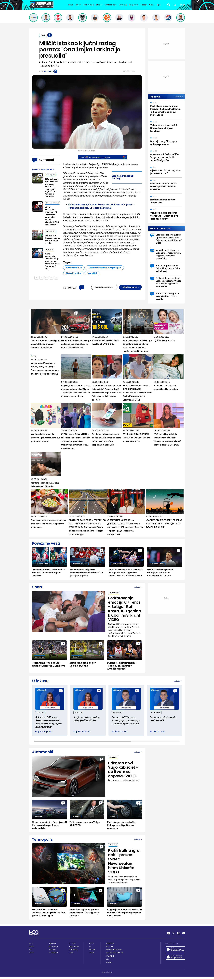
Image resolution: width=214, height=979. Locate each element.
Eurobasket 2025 (74, 267)
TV (90, 946)
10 (99, 691)
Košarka (49, 249)
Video (152, 5)
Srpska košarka (52, 203)
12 (175, 691)
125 (40, 232)
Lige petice (114, 592)
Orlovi (78, 5)
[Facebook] (168, 933)
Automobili (73, 950)
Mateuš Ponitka (73, 273)
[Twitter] (173, 933)
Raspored (133, 5)
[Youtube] (183, 933)
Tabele (143, 5)
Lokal (71, 953)
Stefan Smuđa (119, 731)
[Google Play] (175, 949)
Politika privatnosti (114, 953)
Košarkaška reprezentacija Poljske (105, 267)
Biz (30, 950)
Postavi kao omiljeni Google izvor (94, 157)
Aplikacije (110, 956)
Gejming (113, 845)
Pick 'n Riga (88, 5)
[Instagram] (178, 933)
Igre (159, 5)
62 (137, 691)
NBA (111, 657)
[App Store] (175, 957)
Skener (99, 5)
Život (31, 953)
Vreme (91, 953)
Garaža (113, 816)
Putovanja (53, 946)
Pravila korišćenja (114, 950)
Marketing (110, 943)
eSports (72, 943)
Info (31, 943)
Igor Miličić (92, 273)
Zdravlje (53, 943)
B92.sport (48, 71)
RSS (107, 959)
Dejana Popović (43, 731)
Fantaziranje (110, 5)
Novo (70, 5)
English (92, 950)
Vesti (43, 35)
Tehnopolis (74, 946)
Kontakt (109, 962)
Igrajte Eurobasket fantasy (122, 177)
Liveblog (123, 5)
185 (152, 266)
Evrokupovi (50, 174)
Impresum (110, 946)
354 (152, 250)
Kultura (52, 950)
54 (40, 203)
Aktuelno (113, 757)
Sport (31, 946)
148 (152, 278)
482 (152, 235)
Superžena (53, 953)
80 (40, 175)
